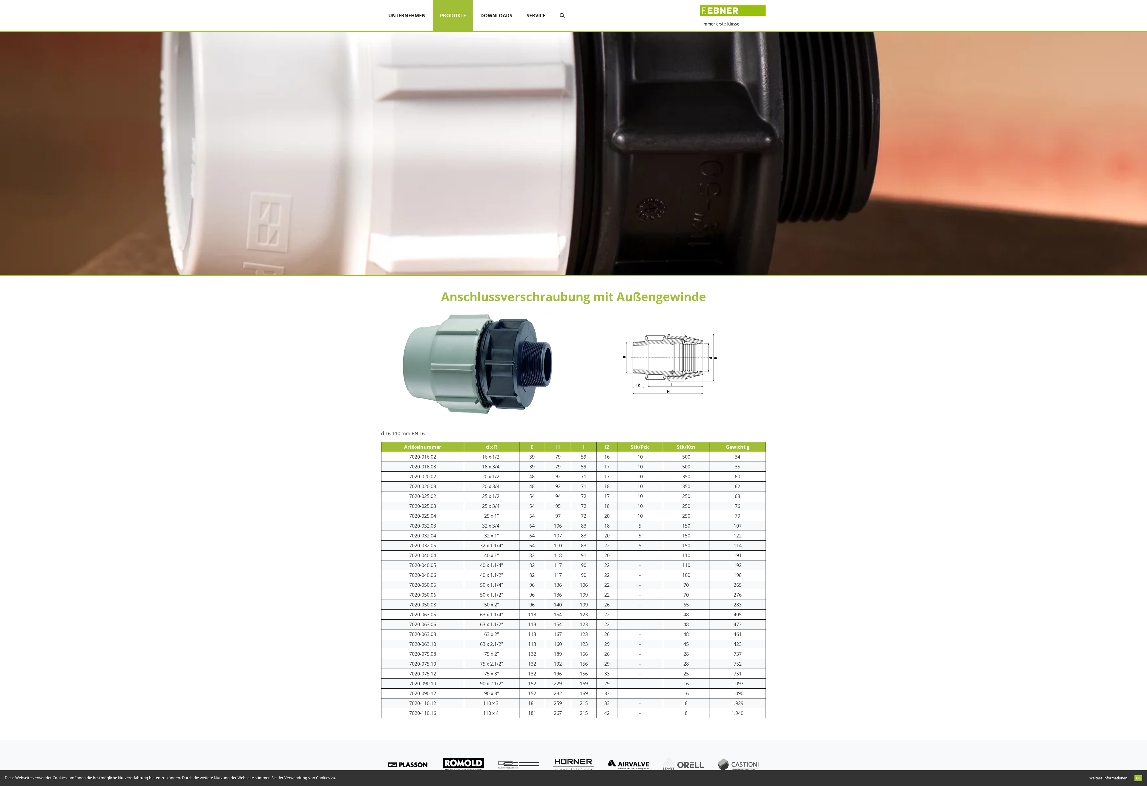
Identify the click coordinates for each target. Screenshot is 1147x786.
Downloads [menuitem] (496, 15)
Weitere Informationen (1108, 778)
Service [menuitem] (536, 15)
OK (1138, 778)
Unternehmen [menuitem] (407, 15)
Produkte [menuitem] (456, 15)
